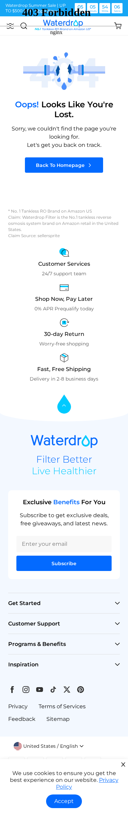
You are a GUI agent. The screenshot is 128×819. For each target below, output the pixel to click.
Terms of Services (62, 706)
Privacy (18, 706)
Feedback (21, 719)
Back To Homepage (60, 165)
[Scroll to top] (64, 404)
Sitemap (58, 719)
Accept (64, 801)
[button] (48, 746)
